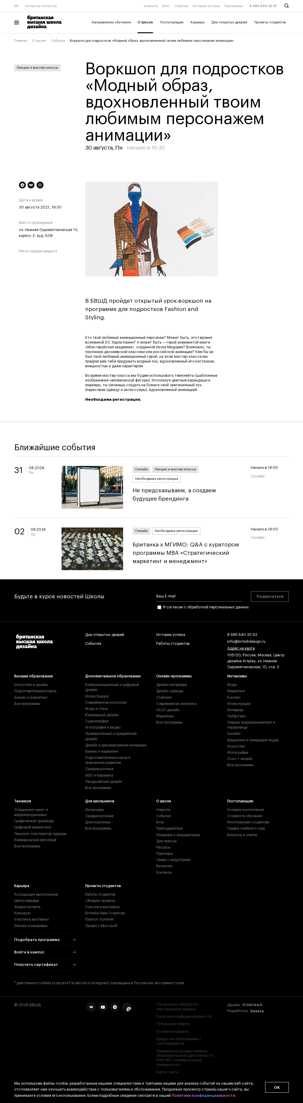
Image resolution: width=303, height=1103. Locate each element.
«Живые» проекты (100, 900)
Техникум (22, 801)
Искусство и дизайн (31, 685)
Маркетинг (165, 716)
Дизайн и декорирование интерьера (115, 745)
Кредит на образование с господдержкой (178, 1041)
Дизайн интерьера (171, 685)
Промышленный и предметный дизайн (111, 736)
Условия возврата (172, 1031)
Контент (234, 697)
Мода (232, 685)
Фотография (237, 752)
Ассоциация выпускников (36, 894)
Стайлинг (164, 697)
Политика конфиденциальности (184, 1016)
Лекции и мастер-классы (37, 67)
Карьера (197, 22)
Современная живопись (176, 704)
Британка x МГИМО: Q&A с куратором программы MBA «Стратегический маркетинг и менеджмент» (186, 553)
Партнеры (164, 853)
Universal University (41, 6)
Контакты (164, 872)
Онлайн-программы (174, 676)
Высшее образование (33, 676)
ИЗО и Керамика (99, 775)
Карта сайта (167, 1072)
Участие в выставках (31, 919)
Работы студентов (173, 643)
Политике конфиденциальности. (204, 1095)
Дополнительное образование (113, 676)
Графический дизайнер (34, 821)
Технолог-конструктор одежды (40, 834)
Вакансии (164, 866)
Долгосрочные (97, 822)
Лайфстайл (236, 716)
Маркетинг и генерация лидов (252, 740)
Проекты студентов (270, 22)
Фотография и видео (102, 727)
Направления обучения (111, 22)
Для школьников (100, 801)
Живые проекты (27, 907)
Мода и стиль (96, 709)
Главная (20, 40)
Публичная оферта (173, 1024)
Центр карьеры (26, 900)
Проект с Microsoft (101, 926)
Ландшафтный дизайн (103, 781)
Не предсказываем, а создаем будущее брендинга (174, 494)
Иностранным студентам (248, 822)
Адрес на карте (241, 648)
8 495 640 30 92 (242, 635)
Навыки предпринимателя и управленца (251, 725)
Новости (151, 6)
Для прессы (166, 841)
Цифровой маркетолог (32, 827)
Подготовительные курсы (35, 691)
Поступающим (171, 22)
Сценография (96, 721)
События (181, 6)
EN (16, 6)
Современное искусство (106, 702)
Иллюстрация (97, 696)
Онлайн (141, 469)
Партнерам (233, 6)
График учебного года (246, 828)
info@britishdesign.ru (246, 641)
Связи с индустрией (173, 860)
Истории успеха (206, 6)
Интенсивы (237, 676)
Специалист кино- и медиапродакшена (31, 812)
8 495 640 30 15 (263, 6)
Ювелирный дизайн (102, 715)
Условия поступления (245, 810)
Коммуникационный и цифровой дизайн (112, 687)
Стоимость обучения (244, 816)
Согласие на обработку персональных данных (177, 1007)
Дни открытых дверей (229, 22)
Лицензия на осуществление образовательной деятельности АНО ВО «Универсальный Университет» (184, 1058)
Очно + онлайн (240, 759)
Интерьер (235, 710)
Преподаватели (169, 828)
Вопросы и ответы (242, 835)
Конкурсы (22, 913)
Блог (166, 6)
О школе (39, 40)
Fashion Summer (99, 919)
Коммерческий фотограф (35, 840)
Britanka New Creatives (105, 913)
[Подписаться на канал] (22, 185)
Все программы (27, 704)
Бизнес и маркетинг (31, 697)
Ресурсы (163, 847)
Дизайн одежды (169, 691)
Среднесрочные (99, 769)
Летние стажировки (30, 926)
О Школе (145, 22)
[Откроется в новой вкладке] (91, 1007)
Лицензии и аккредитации (178, 835)
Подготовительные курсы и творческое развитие (107, 760)
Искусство (236, 746)
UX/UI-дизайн (167, 710)
